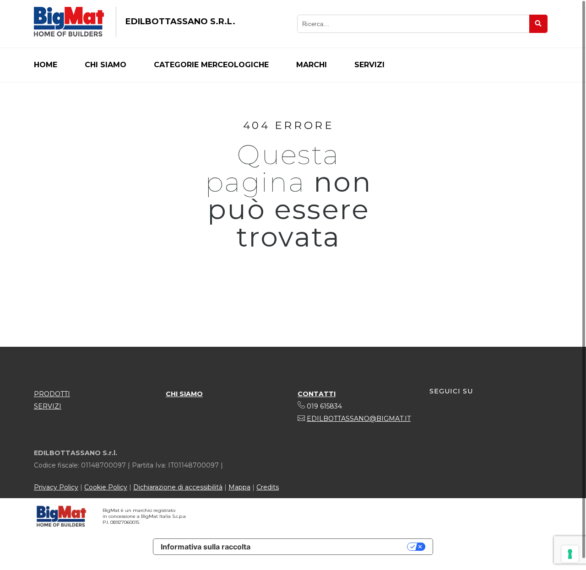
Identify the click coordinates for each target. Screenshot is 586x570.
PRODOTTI (52, 394)
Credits (267, 487)
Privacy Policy (56, 487)
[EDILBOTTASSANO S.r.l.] (69, 22)
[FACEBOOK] (436, 420)
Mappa (239, 487)
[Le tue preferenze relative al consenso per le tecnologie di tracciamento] (570, 554)
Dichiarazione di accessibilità (177, 487)
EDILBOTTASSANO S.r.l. (180, 21)
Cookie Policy (105, 487)
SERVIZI (47, 406)
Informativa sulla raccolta (205, 546)
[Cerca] (538, 24)
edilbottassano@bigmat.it (359, 418)
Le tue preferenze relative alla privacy (333, 546)
